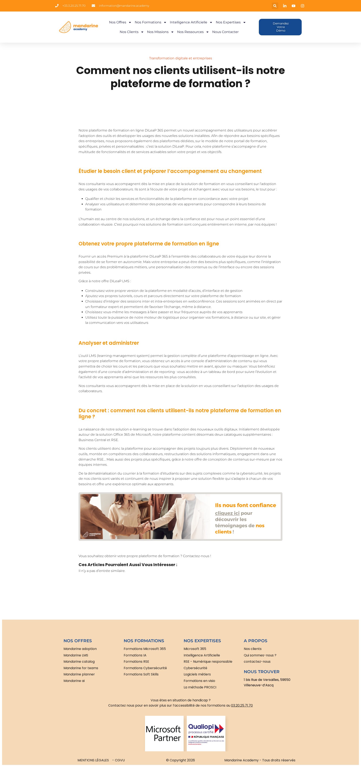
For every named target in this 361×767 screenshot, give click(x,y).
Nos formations (148, 22)
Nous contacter (225, 32)
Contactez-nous (196, 556)
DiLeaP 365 (154, 130)
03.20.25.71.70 (242, 705)
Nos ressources (190, 32)
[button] (275, 6)
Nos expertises (228, 22)
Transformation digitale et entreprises (180, 58)
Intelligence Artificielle (188, 22)
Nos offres (117, 22)
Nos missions (158, 32)
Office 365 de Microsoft (132, 434)
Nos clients (129, 32)
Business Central (93, 440)
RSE (114, 440)
